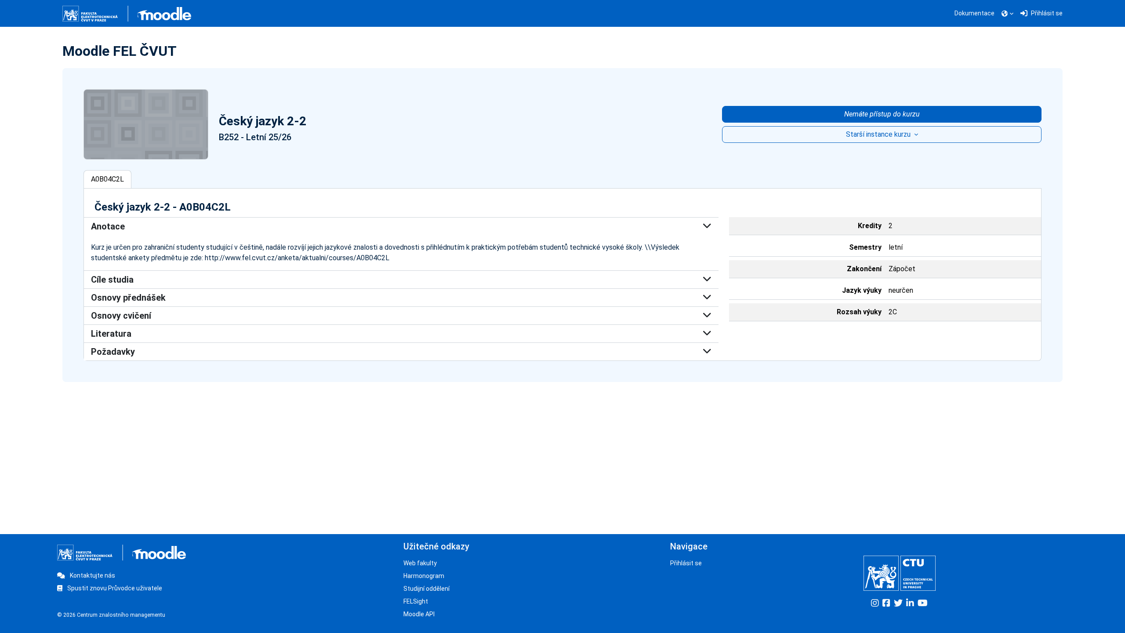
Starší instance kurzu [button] (879, 134)
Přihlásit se (686, 563)
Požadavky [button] (113, 351)
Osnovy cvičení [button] (121, 315)
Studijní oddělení (426, 588)
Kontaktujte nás (92, 575)
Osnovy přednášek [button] (128, 297)
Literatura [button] (111, 333)
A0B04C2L (107, 179)
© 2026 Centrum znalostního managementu (111, 615)
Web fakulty (420, 563)
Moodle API (419, 614)
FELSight (415, 601)
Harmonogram (423, 575)
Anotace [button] (108, 226)
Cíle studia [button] (112, 279)
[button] (1007, 14)
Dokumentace (974, 13)
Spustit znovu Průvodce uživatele (114, 588)
